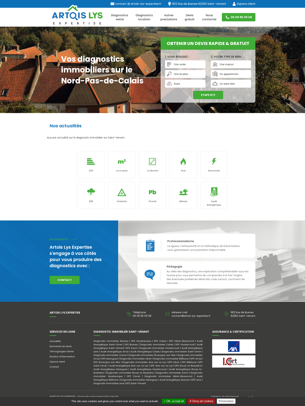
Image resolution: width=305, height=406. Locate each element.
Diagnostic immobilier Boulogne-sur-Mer (152, 355)
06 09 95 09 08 (241, 17)
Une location (181, 73)
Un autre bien (227, 83)
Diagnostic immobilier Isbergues (139, 379)
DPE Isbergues (109, 358)
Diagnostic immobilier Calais (156, 344)
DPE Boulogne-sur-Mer (107, 362)
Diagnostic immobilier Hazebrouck (159, 348)
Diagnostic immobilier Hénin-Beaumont (169, 376)
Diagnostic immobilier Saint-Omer (181, 351)
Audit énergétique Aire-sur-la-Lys (128, 365)
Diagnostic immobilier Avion (172, 372)
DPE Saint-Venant (136, 383)
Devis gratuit (190, 17)
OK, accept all (175, 401)
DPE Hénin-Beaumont (181, 341)
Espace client (246, 4)
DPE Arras (195, 358)
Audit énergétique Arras (114, 351)
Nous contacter (209, 17)
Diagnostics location (144, 17)
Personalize (226, 401)
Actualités (55, 341)
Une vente (180, 64)
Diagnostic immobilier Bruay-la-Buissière (130, 372)
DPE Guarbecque (141, 341)
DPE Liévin (173, 362)
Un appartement (229, 73)
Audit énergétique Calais (145, 351)
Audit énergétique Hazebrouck (148, 369)
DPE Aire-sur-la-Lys (161, 365)
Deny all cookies (202, 401)
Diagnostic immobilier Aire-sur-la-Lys (144, 362)
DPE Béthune (189, 362)
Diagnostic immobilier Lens (109, 383)
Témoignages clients (62, 351)
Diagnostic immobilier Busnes (111, 341)
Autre (177, 83)
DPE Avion (131, 348)
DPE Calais (160, 341)
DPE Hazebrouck (185, 344)
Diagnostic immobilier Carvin (110, 355)
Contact (65, 280)
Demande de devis (61, 346)
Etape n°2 (208, 95)
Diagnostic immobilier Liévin (136, 358)
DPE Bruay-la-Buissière (188, 365)
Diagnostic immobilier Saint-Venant (98, 396)
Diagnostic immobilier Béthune (171, 358)
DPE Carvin (133, 376)
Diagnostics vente (119, 17)
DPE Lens (196, 379)
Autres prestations (168, 17)
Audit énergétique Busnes (175, 379)
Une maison (227, 64)
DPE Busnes (131, 344)
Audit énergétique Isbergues (111, 369)
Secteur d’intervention (62, 356)
